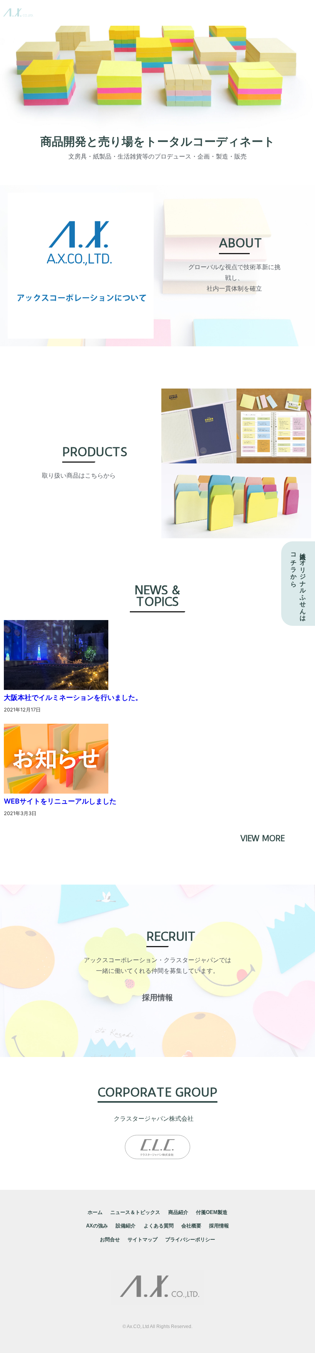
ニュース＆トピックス (135, 1212)
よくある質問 (159, 1226)
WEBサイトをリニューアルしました (60, 801)
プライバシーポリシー (190, 1239)
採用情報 (219, 1226)
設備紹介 (126, 1226)
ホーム (95, 1212)
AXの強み (97, 1226)
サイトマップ (143, 1239)
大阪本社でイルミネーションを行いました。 (73, 697)
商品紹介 (178, 1212)
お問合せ (110, 1239)
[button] (157, 997)
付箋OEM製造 (211, 1212)
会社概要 (191, 1226)
